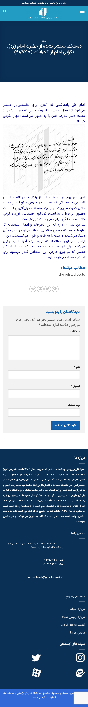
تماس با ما (77, 632)
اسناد (44, 41)
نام (77, 367)
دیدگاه (75, 332)
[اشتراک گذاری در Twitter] (47, 289)
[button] (82, 11)
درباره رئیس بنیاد (73, 617)
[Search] (4, 11)
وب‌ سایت (74, 405)
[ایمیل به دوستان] (40, 289)
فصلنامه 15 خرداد (73, 624)
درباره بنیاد (77, 609)
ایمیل (75, 386)
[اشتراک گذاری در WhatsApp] (55, 289)
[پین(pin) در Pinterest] (32, 289)
